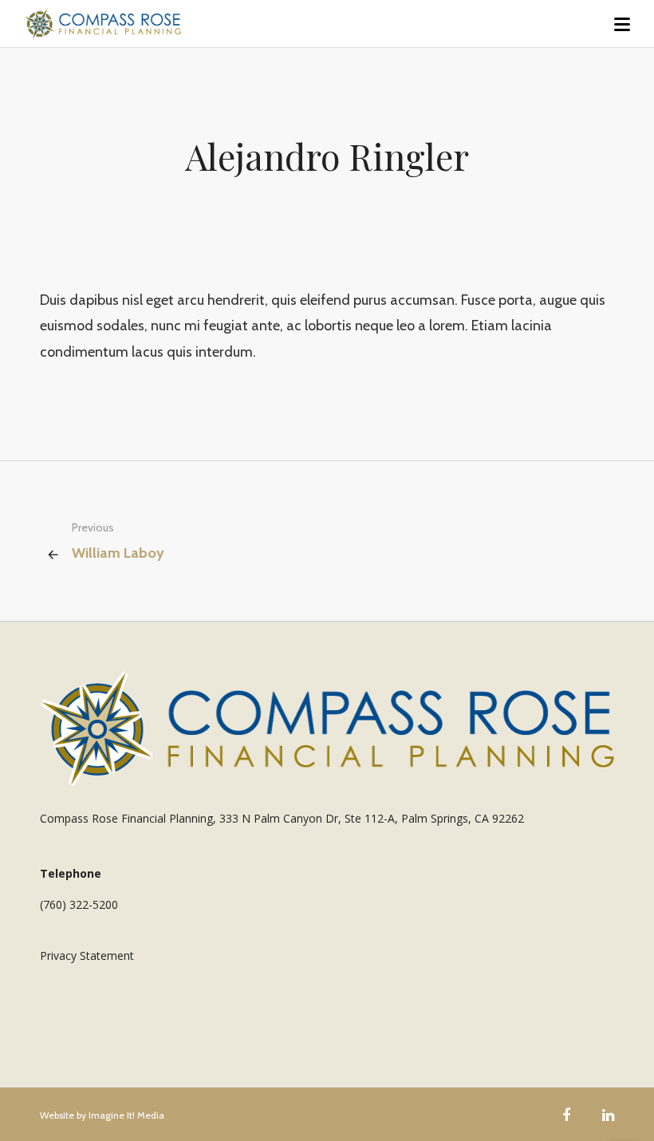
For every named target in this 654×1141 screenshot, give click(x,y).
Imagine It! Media (126, 1115)
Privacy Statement (87, 955)
